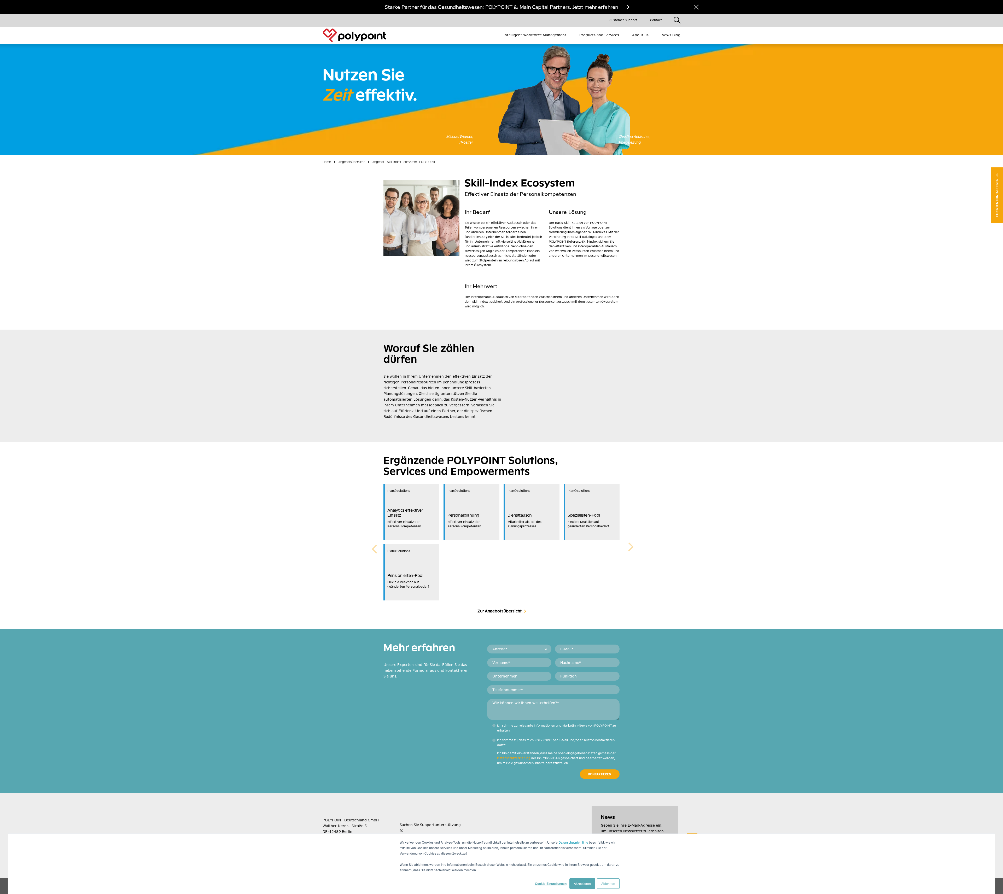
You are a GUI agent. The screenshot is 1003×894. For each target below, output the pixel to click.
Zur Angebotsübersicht (499, 611)
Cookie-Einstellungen (551, 883)
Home (327, 162)
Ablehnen (608, 883)
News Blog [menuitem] (671, 35)
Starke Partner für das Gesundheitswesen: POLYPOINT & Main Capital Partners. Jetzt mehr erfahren (501, 7)
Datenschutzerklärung (513, 758)
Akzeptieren (582, 883)
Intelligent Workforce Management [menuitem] (535, 35)
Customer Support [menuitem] (623, 20)
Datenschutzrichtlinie (573, 842)
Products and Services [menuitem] (599, 35)
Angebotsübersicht (352, 162)
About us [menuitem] (640, 35)
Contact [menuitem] (656, 20)
